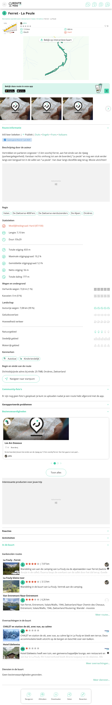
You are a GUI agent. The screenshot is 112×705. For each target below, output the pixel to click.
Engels (45, 134)
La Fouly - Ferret (11, 560)
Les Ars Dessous (13, 443)
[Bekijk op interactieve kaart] (56, 78)
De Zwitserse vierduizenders (53, 213)
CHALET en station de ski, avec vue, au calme (27, 626)
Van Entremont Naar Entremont (20, 595)
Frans (54, 134)
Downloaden (56, 699)
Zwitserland (25, 19)
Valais (33, 19)
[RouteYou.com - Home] (15, 4)
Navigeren (29, 699)
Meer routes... (102, 614)
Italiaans (63, 134)
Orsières (40, 19)
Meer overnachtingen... (98, 663)
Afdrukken (42, 699)
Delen (69, 699)
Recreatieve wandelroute (11, 19)
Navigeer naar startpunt (22, 378)
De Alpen (75, 213)
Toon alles (56, 472)
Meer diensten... (101, 679)
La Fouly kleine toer (13, 577)
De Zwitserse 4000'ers (24, 213)
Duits (37, 134)
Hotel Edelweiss (11, 644)
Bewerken (83, 699)
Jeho (25, 23)
